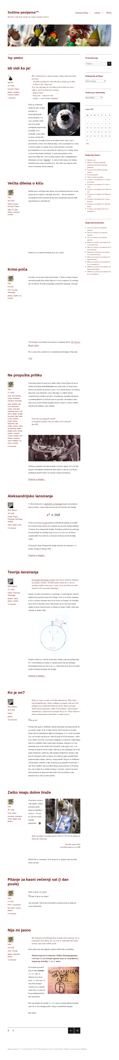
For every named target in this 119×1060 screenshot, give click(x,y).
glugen (15, 414)
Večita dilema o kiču (25, 183)
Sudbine (10, 521)
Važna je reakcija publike (95, 177)
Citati (9, 396)
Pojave (17, 89)
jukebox (15, 419)
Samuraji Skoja (81, 13)
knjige (10, 421)
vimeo (10, 443)
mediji (10, 426)
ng (8, 428)
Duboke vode (91, 160)
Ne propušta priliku (25, 375)
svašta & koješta (13, 95)
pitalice (10, 92)
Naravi (14, 813)
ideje (9, 210)
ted (21, 436)
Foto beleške (16, 396)
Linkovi (97, 13)
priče (15, 431)
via (20, 296)
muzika (15, 426)
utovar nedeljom (13, 441)
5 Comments (12, 914)
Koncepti (11, 89)
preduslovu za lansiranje (53, 504)
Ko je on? (16, 692)
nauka (20, 426)
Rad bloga (18, 401)
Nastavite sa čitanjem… (37, 479)
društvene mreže (13, 411)
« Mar (87, 144)
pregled (10, 431)
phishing (13, 428)
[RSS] (108, 13)
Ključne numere (13, 204)
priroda (20, 431)
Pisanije (15, 951)
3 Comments (12, 528)
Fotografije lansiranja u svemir (43, 579)
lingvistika (11, 423)
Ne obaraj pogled (92, 175)
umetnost (16, 212)
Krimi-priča (17, 269)
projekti (15, 296)
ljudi (16, 210)
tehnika (10, 438)
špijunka (47, 160)
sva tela (45, 522)
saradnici (16, 92)
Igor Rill (10, 82)
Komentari (16, 398)
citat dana (16, 409)
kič (13, 210)
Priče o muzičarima (14, 905)
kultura (15, 421)
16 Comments (12, 720)
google (20, 414)
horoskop (11, 416)
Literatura (11, 401)
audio (9, 404)
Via (30, 358)
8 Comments (12, 446)
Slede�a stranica (77, 1031)
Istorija (10, 398)
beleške (14, 404)
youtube (10, 214)
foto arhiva (11, 908)
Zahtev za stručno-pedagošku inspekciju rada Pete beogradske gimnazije (97, 164)
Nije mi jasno (19, 930)
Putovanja (11, 519)
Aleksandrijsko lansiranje (30, 496)
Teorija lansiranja (23, 572)
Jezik (9, 951)
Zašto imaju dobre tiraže (29, 792)
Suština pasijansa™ (23, 12)
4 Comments (12, 604)
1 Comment (11, 98)
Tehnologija (11, 292)
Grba (9, 197)
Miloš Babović (12, 510)
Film (9, 290)
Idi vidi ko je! (19, 68)
